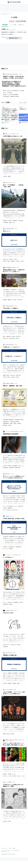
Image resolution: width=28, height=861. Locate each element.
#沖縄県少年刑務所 (14, 96)
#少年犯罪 (21, 90)
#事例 (11, 423)
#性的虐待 (5, 467)
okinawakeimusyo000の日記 (11, 74)
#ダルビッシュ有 (21, 776)
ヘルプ (12, 850)
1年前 (17, 133)
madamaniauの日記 (9, 228)
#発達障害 (11, 467)
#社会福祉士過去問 (14, 421)
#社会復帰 (5, 646)
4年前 (12, 473)
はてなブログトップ (5, 851)
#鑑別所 (13, 261)
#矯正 (18, 683)
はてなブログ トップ (7, 13)
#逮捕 (4, 375)
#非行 (15, 259)
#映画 (4, 733)
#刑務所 (9, 683)
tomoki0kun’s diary (9, 610)
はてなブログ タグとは (6, 850)
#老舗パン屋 (12, 222)
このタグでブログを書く (21, 21)
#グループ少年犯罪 (7, 92)
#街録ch (5, 774)
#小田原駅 (5, 222)
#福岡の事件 (17, 467)
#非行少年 (11, 259)
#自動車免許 (18, 546)
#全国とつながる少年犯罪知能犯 (10, 94)
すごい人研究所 (8, 782)
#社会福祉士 (6, 421)
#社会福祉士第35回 (18, 419)
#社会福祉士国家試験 (8, 419)
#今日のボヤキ (6, 644)
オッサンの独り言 (9, 689)
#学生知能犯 (6, 96)
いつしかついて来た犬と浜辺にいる (12, 431)
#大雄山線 (20, 220)
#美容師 (11, 548)
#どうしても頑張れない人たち (10, 506)
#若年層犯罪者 (14, 90)
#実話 (8, 733)
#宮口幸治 (20, 506)
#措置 (14, 423)
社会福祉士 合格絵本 (9, 383)
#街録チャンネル (12, 774)
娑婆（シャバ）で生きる (10, 133)
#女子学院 (19, 299)
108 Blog (7, 516)
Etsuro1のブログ (8, 182)
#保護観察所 (6, 423)
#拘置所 (14, 683)
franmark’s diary (8, 652)
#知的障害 (15, 602)
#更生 (8, 375)
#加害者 (5, 299)
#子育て (22, 261)
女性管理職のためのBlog (10, 267)
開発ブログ (17, 850)
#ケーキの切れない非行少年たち (10, 510)
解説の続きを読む (13, 38)
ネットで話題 (13, 24)
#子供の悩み (12, 338)
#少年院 (8, 90)
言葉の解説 (5, 24)
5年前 (14, 652)
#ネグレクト (21, 465)
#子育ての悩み (6, 261)
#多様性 (11, 604)
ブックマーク (5, 107)
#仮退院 (19, 423)
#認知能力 (10, 508)
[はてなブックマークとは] (10, 102)
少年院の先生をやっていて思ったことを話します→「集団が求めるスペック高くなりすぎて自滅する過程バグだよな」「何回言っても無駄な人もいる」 (9, 110)
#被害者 (9, 299)
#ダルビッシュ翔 (7, 776)
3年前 (16, 228)
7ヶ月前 (20, 74)
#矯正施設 (14, 465)
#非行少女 (5, 259)
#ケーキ (5, 602)
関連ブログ (21, 24)
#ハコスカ (5, 548)
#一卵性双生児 (11, 546)
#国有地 (5, 220)
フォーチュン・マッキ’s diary (11, 554)
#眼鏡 (9, 176)
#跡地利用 (14, 220)
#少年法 (5, 465)
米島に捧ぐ (7, 473)
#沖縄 (4, 90)
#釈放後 (5, 425)
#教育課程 (5, 604)
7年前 (14, 782)
